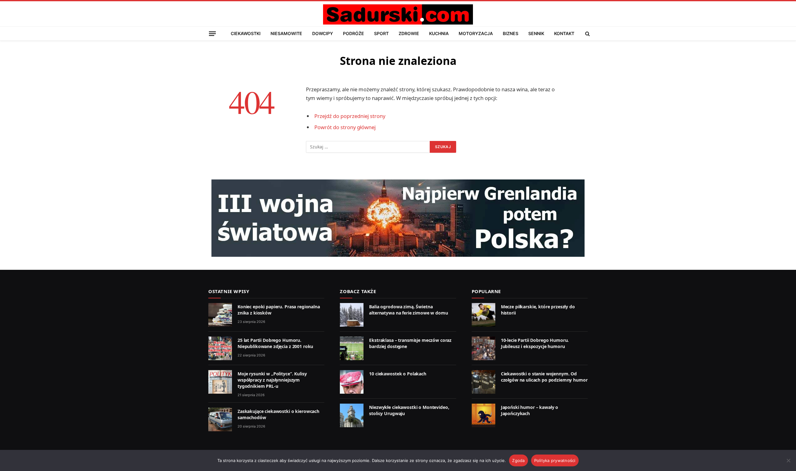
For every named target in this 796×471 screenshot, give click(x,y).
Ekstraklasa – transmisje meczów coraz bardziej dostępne (410, 343)
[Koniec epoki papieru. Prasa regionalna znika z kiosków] (220, 315)
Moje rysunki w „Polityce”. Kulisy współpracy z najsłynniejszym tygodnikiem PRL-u (272, 380)
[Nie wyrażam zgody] (788, 460)
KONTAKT (564, 33)
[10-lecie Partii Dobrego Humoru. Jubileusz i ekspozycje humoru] (483, 348)
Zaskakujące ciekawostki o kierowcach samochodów (278, 414)
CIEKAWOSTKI (246, 33)
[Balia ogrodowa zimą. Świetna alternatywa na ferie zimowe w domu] (351, 315)
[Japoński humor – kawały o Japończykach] (483, 415)
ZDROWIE (409, 33)
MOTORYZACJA (476, 33)
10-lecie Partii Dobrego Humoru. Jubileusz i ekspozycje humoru (535, 343)
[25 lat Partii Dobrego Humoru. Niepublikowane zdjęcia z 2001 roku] (220, 348)
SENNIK (536, 33)
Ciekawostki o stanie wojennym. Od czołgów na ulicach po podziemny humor (544, 377)
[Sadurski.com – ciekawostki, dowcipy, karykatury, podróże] (398, 14)
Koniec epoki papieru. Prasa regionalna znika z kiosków (279, 310)
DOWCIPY (322, 33)
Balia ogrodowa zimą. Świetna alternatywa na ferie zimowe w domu (408, 310)
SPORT (381, 33)
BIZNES (510, 33)
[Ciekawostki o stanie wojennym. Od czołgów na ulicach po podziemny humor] (483, 382)
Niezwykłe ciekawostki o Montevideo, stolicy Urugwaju (409, 410)
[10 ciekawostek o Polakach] (351, 382)
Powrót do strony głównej (345, 127)
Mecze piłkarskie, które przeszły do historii (538, 310)
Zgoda (518, 460)
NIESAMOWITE (286, 33)
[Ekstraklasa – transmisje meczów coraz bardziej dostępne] (351, 348)
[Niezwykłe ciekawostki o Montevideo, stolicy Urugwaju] (351, 415)
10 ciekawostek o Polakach (397, 374)
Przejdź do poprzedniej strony (349, 116)
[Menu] (212, 33)
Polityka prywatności (555, 460)
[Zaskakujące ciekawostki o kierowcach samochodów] (220, 419)
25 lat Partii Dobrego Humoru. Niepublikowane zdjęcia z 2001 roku (275, 343)
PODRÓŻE (353, 33)
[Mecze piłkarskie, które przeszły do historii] (483, 315)
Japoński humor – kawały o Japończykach (529, 410)
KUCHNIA (439, 33)
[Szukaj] (587, 33)
